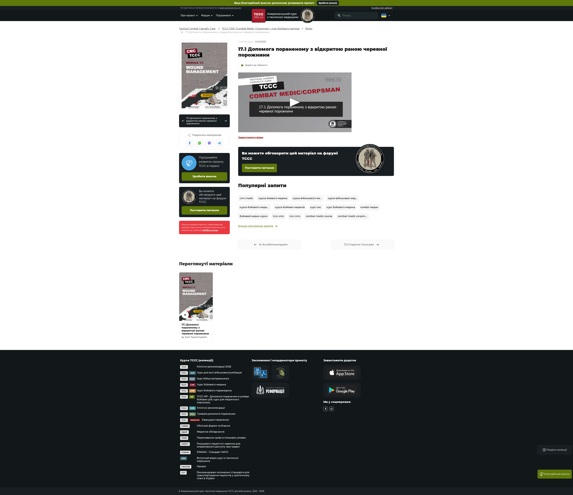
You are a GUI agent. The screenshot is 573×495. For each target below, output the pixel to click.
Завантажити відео (250, 137)
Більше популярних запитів (255, 226)
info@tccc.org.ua (210, 230)
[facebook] (325, 409)
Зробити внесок (328, 3)
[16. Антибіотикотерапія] (183, 121)
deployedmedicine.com (230, 8)
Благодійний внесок (557, 474)
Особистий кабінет (381, 8)
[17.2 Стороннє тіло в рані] (225, 121)
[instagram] (331, 409)
